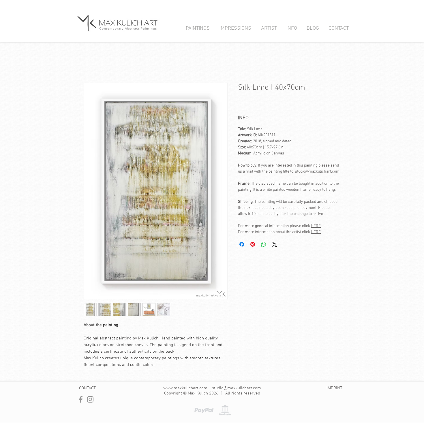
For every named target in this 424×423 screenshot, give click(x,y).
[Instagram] (90, 399)
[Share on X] (274, 244)
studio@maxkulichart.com (236, 388)
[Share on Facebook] (241, 244)
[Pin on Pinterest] (252, 244)
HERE (316, 226)
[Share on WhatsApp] (263, 244)
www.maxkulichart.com (185, 388)
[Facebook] (80, 399)
